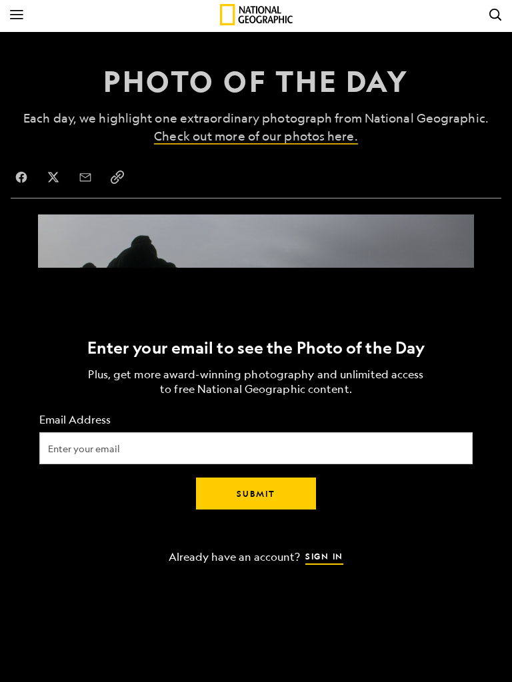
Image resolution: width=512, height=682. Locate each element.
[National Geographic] (256, 14)
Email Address (75, 420)
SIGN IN (324, 556)
